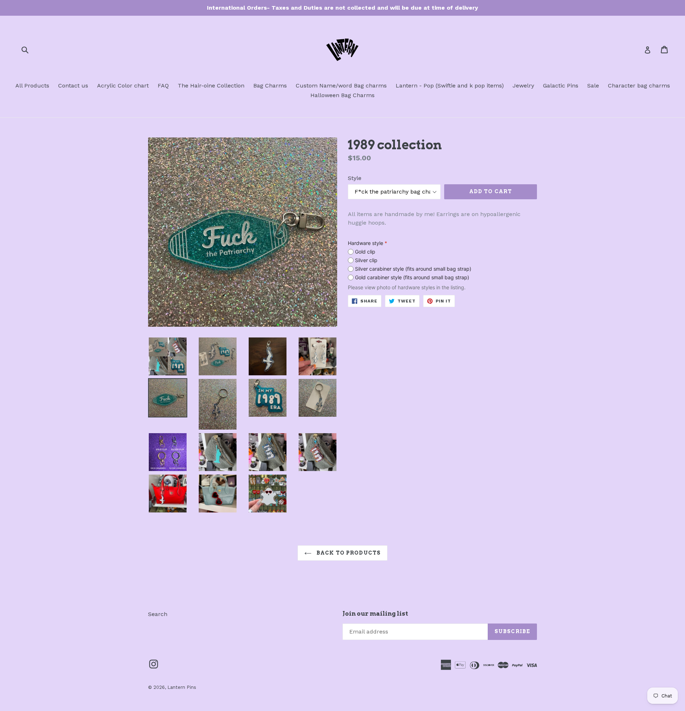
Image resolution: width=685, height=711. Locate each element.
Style (354, 178)
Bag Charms (270, 85)
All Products (32, 85)
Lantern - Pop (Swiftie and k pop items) (450, 85)
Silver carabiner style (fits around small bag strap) (413, 269)
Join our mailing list (375, 613)
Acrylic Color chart (123, 85)
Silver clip (366, 260)
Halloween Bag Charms (342, 95)
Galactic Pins (560, 85)
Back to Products (348, 553)
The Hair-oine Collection (211, 85)
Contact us (73, 85)
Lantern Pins (181, 687)
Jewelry (523, 85)
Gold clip (365, 252)
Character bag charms (639, 85)
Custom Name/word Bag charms (341, 85)
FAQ (163, 85)
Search (157, 614)
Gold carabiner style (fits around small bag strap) (412, 277)
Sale (593, 85)
